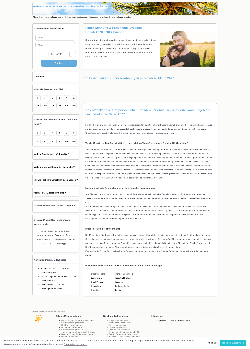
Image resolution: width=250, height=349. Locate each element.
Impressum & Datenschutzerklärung (173, 320)
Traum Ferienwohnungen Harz (123, 334)
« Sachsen (39, 76)
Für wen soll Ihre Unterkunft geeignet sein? (56, 180)
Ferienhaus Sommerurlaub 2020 (124, 332)
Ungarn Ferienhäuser (119, 320)
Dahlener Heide (121, 286)
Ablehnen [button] (212, 343)
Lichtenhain (96, 278)
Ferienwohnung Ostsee (72, 329)
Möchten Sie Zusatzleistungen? (50, 192)
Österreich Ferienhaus (119, 329)
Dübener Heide (98, 274)
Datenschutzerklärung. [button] (75, 344)
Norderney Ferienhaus (71, 327)
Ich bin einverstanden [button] (233, 343)
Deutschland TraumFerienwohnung (77, 320)
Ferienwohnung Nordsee (72, 323)
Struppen (118, 282)
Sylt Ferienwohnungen (71, 325)
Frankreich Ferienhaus (119, 323)
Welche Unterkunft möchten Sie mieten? (54, 167)
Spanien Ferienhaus (118, 327)
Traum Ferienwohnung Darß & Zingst (78, 332)
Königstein (96, 286)
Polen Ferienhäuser (118, 325)
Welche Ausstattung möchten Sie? (51, 154)
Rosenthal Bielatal (122, 278)
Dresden (95, 290)
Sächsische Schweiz (123, 274)
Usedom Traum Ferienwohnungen (77, 334)
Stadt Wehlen (97, 282)
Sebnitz (117, 290)
